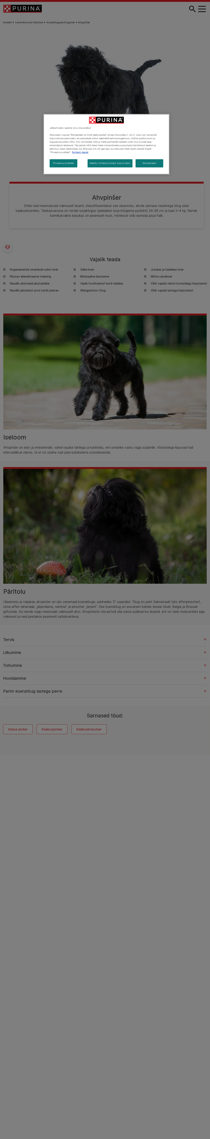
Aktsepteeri (149, 163)
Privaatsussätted (63, 163)
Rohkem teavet (80, 152)
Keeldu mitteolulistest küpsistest (110, 163)
